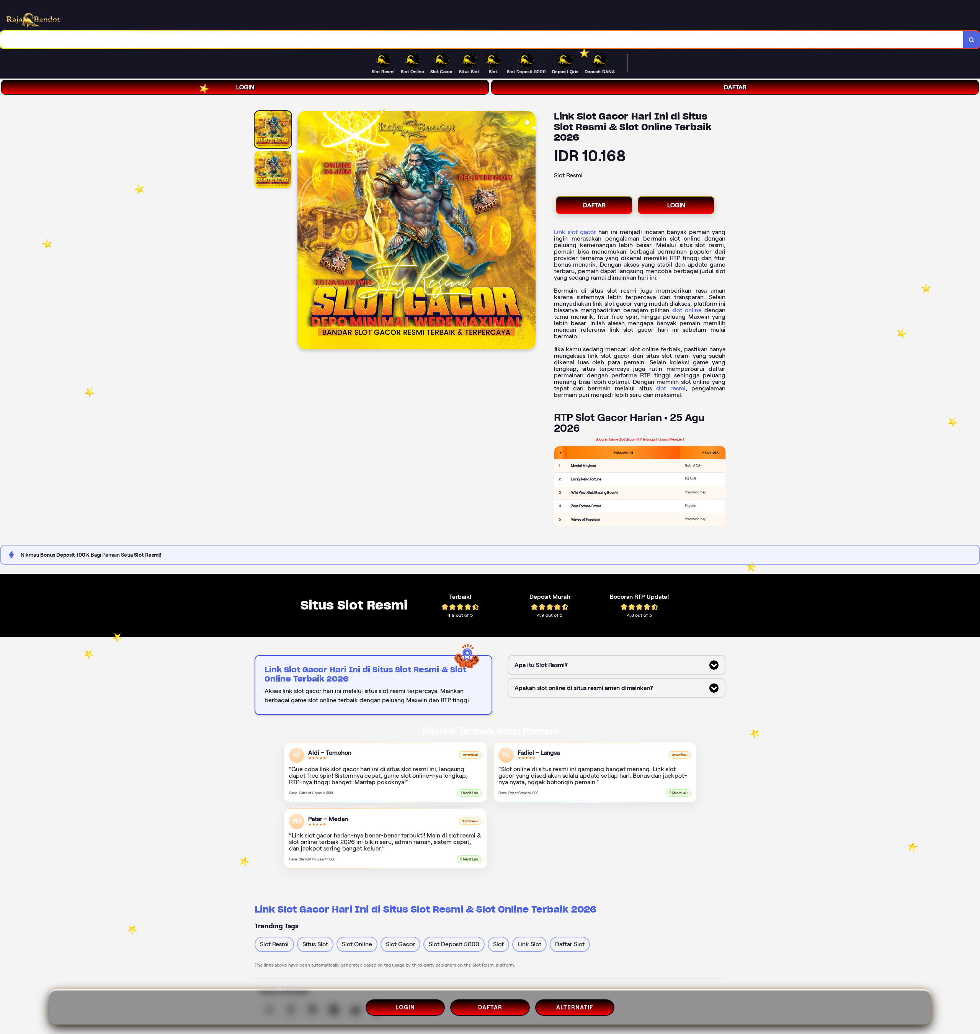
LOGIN (245, 87)
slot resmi (671, 388)
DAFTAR (735, 87)
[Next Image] (529, 231)
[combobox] (482, 39)
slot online (687, 310)
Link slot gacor (575, 232)
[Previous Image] (303, 231)
